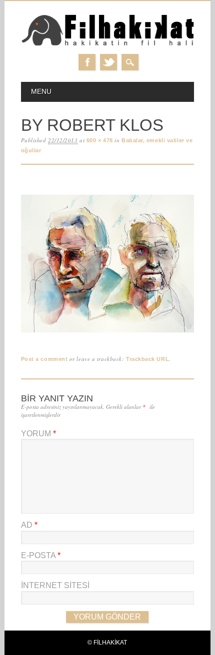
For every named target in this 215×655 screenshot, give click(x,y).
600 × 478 (99, 140)
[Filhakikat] (107, 44)
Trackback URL (147, 359)
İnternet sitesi (55, 585)
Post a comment (44, 359)
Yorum (38, 433)
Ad (29, 525)
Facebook (87, 62)
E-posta (40, 555)
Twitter (108, 62)
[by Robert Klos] (107, 332)
